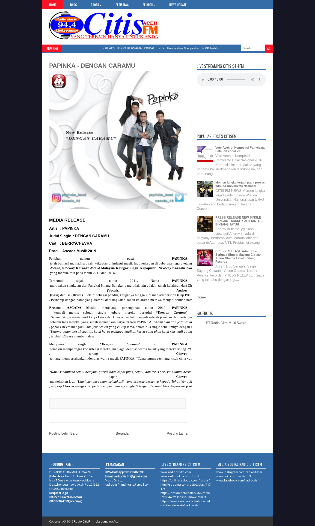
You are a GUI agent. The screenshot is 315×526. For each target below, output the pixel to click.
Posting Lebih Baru (63, 433)
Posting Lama (177, 433)
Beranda (122, 433)
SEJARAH (149, 4)
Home (52, 4)
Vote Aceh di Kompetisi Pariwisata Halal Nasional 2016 (239, 149)
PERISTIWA (122, 4)
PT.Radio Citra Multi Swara (226, 323)
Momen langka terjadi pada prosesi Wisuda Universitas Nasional (240, 184)
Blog (73, 4)
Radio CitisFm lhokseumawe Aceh (97, 521)
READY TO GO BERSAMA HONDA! (122, 48)
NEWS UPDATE (178, 4)
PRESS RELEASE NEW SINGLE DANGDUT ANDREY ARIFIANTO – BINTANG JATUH (239, 221)
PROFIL (96, 4)
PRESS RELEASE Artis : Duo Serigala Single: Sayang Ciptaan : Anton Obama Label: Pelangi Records (239, 256)
